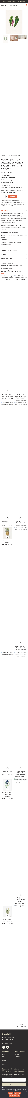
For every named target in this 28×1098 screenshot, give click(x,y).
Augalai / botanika (11, 155)
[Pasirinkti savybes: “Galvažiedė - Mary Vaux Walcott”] (20, 642)
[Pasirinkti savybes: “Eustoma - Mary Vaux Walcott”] (7, 767)
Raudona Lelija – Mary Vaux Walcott (7, 395)
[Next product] (26, 155)
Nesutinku (17, 1093)
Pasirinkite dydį (5, 185)
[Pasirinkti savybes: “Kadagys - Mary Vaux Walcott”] (7, 915)
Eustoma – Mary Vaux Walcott (7, 772)
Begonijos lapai (9, 268)
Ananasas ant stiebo (7, 541)
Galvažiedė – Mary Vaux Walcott (20, 647)
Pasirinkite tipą (5, 175)
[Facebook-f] (3, 1047)
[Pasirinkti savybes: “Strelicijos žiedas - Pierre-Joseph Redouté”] (20, 894)
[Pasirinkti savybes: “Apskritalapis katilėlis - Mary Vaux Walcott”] (20, 767)
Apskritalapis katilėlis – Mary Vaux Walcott (20, 772)
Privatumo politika (14, 1095)
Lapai (18, 155)
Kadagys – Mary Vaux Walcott (7, 920)
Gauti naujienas (14, 1085)
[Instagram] (7, 1047)
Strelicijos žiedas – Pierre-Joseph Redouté (21, 899)
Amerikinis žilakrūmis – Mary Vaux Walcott (20, 396)
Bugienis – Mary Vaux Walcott (21, 522)
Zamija (21, 1024)
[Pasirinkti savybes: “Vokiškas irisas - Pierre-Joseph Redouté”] (7, 788)
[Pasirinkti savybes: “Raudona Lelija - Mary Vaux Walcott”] (7, 390)
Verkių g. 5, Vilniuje (11, 204)
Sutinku (11, 1093)
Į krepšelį (12, 196)
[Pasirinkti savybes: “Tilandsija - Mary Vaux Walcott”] (7, 517)
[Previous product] (23, 155)
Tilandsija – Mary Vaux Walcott (7, 522)
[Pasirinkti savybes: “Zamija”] (20, 1020)
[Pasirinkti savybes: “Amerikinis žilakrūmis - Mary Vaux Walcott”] (20, 390)
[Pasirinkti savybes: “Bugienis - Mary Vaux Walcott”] (20, 517)
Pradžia (3, 155)
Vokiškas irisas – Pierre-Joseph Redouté (7, 794)
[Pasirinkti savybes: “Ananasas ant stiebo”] (7, 537)
